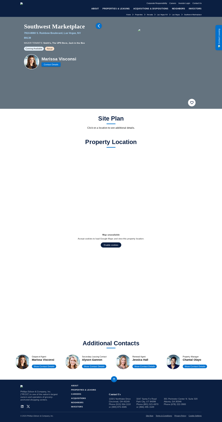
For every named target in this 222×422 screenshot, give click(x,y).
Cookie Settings (195, 416)
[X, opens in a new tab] (28, 406)
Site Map (149, 416)
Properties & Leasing (83, 390)
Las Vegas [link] (176, 15)
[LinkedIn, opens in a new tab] (22, 406)
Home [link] (128, 15)
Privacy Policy (180, 416)
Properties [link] (139, 15)
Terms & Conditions (164, 416)
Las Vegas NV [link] (162, 15)
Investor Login (184, 3)
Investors (195, 9)
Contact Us (197, 3)
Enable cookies (111, 245)
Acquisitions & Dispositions (150, 9)
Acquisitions (78, 398)
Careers (172, 3)
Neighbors (178, 9)
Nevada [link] (150, 15)
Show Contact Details (44, 366)
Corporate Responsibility (157, 3)
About (74, 386)
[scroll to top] (114, 379)
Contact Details (51, 64)
